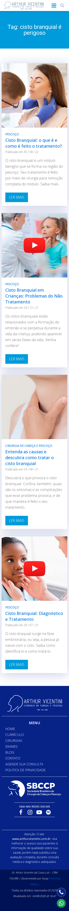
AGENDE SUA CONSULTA (24, 764)
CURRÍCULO (14, 734)
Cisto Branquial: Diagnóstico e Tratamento (34, 616)
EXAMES (11, 746)
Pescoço (12, 134)
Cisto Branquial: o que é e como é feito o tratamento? (33, 143)
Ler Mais (16, 197)
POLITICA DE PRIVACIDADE (25, 770)
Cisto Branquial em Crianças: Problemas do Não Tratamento (34, 296)
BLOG (9, 752)
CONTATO (12, 758)
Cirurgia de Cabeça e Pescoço (28, 446)
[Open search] (62, 5)
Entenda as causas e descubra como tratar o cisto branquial (29, 457)
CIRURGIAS (13, 740)
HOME (10, 729)
